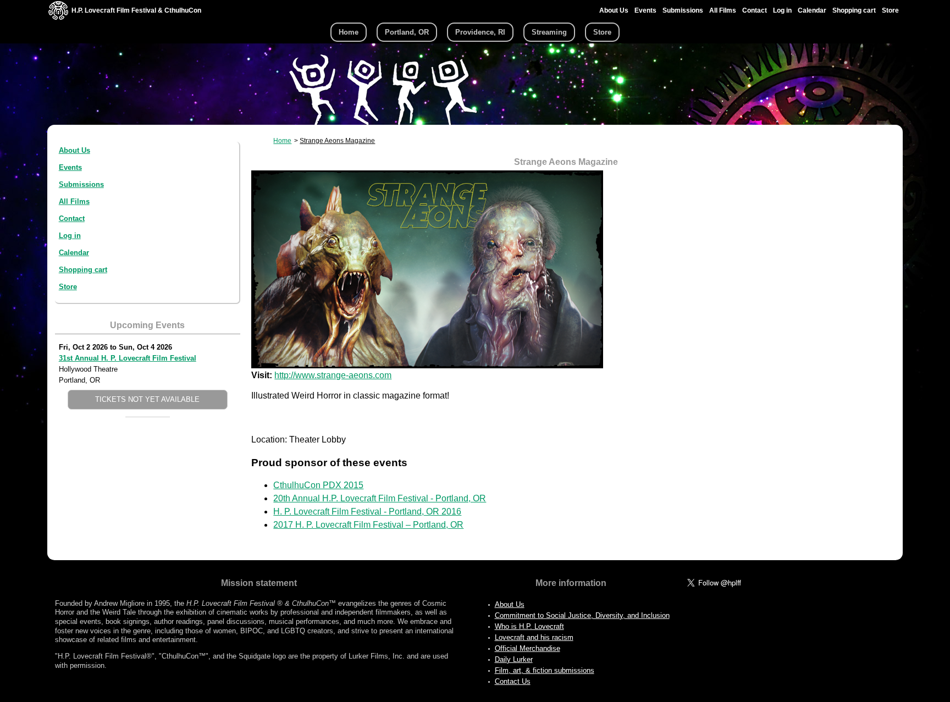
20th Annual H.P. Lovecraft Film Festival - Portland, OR (379, 498)
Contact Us (513, 681)
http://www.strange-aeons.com (332, 375)
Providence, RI (480, 32)
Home (348, 32)
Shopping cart (854, 10)
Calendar (812, 10)
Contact (754, 10)
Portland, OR (407, 32)
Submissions (682, 10)
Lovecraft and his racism (534, 637)
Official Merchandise (527, 648)
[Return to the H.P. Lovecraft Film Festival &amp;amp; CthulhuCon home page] (58, 17)
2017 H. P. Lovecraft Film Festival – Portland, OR (368, 524)
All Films (722, 10)
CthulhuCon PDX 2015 (318, 485)
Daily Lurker (514, 659)
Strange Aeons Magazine (337, 141)
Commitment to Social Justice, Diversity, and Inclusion (582, 615)
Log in (782, 10)
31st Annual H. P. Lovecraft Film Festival (127, 358)
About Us (613, 10)
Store (890, 10)
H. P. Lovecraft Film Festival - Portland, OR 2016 (367, 511)
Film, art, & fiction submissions (544, 670)
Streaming (549, 32)
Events (645, 10)
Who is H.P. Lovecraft (529, 626)
